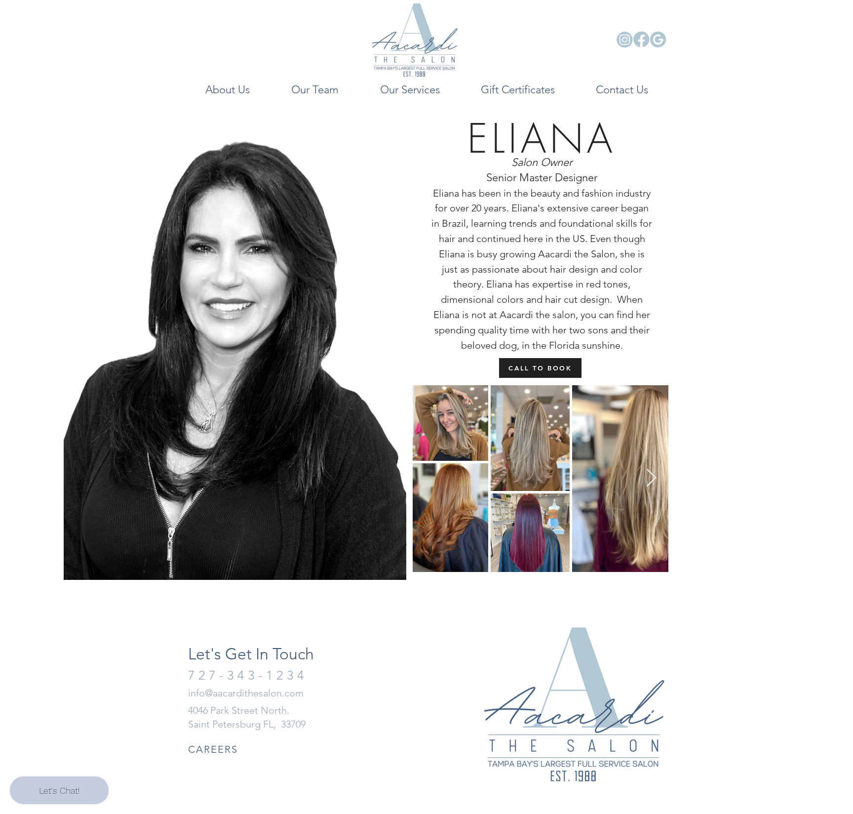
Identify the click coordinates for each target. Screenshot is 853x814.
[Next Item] (651, 478)
